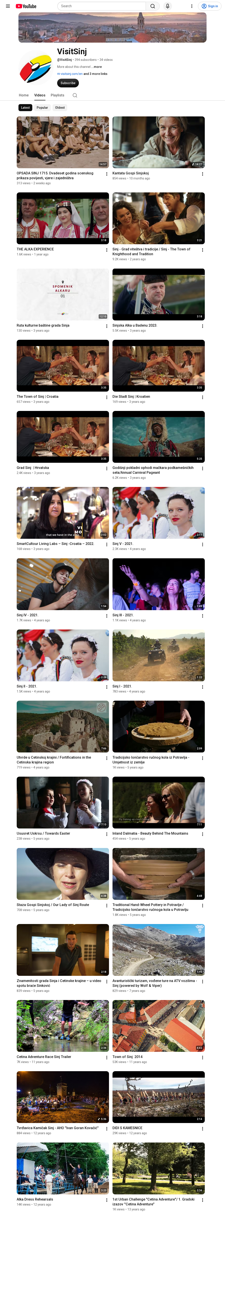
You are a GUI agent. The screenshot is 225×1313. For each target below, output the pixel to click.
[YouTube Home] (25, 6)
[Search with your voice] (167, 6)
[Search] (153, 6)
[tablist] (112, 95)
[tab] (23, 95)
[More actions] (106, 174)
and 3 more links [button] (95, 74)
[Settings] (191, 6)
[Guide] (8, 6)
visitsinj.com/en (71, 74)
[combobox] (103, 6)
